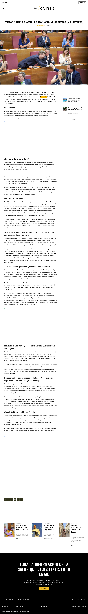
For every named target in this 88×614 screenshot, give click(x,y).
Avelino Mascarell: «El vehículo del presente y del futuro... (76, 529)
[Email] (18, 499)
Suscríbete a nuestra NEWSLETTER (12, 606)
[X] (11, 499)
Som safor (5, 600)
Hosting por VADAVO (24, 611)
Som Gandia (12, 600)
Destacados (19, 523)
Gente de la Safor (23, 600)
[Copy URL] (21, 499)
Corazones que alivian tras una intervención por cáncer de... (22, 528)
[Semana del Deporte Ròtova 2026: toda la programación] (65, 100)
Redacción (70, 103)
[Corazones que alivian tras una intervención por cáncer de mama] (9, 530)
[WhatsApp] (5, 499)
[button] (84, 8)
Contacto (74, 600)
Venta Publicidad (82, 600)
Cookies (74, 606)
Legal (78, 606)
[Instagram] (44, 606)
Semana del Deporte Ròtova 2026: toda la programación (74, 100)
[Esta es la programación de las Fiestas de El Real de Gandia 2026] (65, 109)
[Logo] (44, 9)
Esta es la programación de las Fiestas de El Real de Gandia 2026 (75, 109)
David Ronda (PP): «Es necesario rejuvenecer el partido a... (50, 528)
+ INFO (17, 542)
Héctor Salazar (41, 25)
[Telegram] (15, 499)
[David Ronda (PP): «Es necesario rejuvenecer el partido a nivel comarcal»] (37, 530)
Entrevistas (47, 523)
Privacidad (83, 606)
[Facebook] (8, 499)
